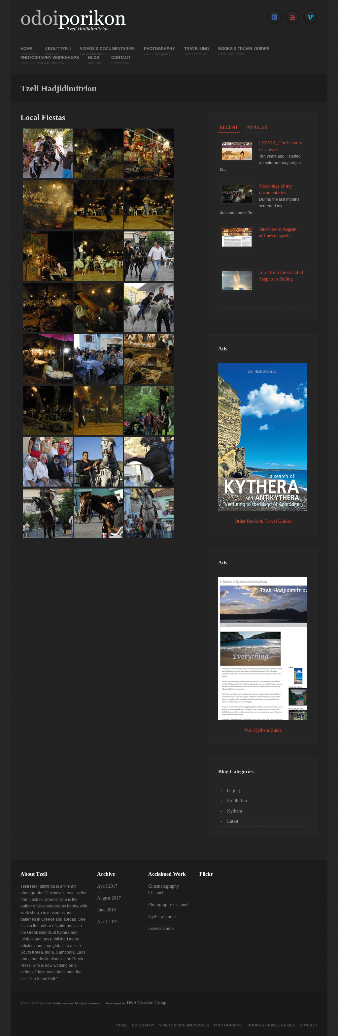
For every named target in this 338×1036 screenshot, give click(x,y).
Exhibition (237, 800)
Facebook (274, 17)
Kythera (234, 811)
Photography (159, 51)
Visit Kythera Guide (263, 730)
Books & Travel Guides (243, 51)
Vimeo (310, 17)
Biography (143, 1025)
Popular (256, 127)
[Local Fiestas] (48, 176)
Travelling (196, 51)
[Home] (73, 21)
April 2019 (107, 921)
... (261, 285)
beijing (233, 790)
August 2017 (109, 898)
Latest (232, 821)
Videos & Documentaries (107, 51)
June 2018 (106, 909)
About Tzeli (58, 51)
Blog (95, 60)
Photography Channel (168, 904)
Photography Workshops (49, 60)
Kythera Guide (162, 916)
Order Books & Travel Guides (263, 521)
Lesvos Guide (161, 928)
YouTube (292, 17)
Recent (229, 127)
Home (28, 51)
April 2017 (107, 886)
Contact (120, 60)
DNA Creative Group (146, 1002)
